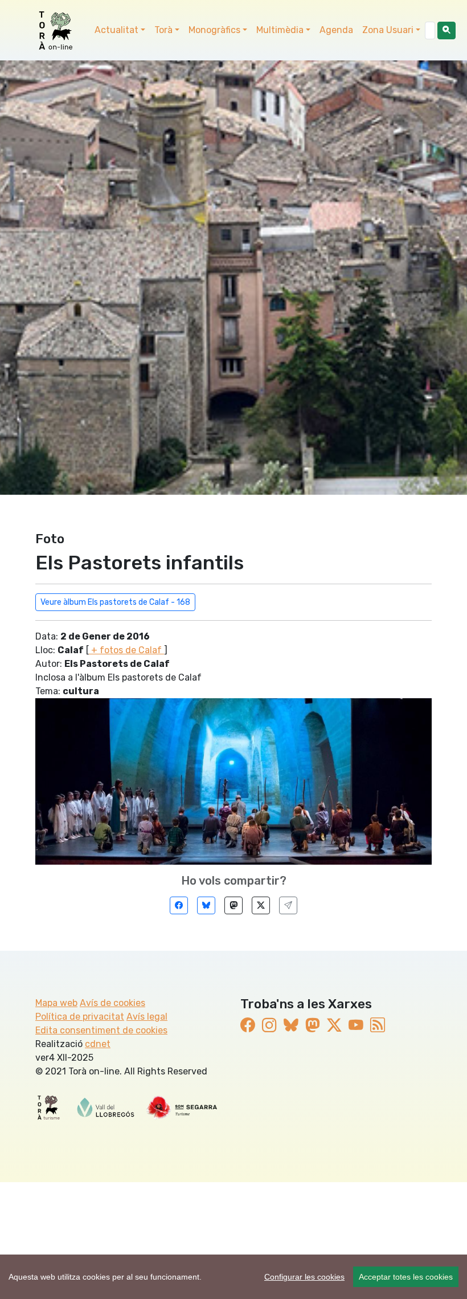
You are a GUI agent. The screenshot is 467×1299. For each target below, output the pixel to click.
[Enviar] (288, 905)
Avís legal (146, 1016)
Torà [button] (163, 30)
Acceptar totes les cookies (406, 1276)
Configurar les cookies (304, 1276)
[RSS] (377, 1025)
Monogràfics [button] (214, 30)
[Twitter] (261, 905)
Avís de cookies (112, 1002)
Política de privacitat (79, 1016)
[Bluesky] (206, 905)
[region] (233, 1277)
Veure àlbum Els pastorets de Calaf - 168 (115, 602)
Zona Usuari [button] (387, 30)
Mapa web (56, 1002)
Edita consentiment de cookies (101, 1030)
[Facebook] (179, 905)
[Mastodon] (233, 905)
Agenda (336, 30)
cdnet (97, 1044)
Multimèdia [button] (280, 30)
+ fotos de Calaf (126, 650)
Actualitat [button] (116, 30)
